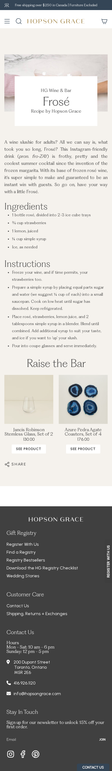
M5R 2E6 (22, 672)
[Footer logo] (56, 519)
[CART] (104, 21)
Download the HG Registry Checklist (42, 567)
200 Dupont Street (32, 662)
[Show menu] (7, 21)
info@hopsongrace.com (37, 693)
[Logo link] (7, 5)
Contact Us (18, 605)
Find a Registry (21, 552)
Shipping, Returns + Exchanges (37, 613)
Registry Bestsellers (26, 560)
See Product (29, 449)
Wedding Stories (23, 575)
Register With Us (23, 544)
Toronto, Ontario (30, 667)
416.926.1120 (24, 683)
